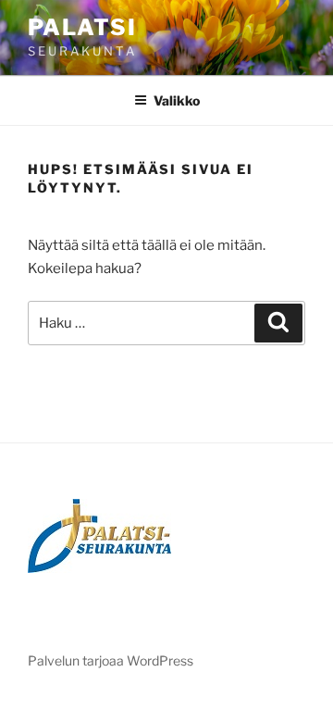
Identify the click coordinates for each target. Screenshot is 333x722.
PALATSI (82, 27)
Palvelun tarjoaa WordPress (110, 660)
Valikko (177, 100)
